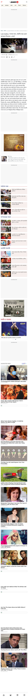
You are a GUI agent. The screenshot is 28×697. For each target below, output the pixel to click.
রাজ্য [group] (12, 5)
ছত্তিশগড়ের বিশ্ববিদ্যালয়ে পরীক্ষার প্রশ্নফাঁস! (18, 190)
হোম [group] (2, 5)
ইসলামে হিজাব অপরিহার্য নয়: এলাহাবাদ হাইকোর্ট (17, 203)
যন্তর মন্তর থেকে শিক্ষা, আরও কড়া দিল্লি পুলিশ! (18, 197)
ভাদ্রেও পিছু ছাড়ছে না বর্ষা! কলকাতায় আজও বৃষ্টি (19, 266)
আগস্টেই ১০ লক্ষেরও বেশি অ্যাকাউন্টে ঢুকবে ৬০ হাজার (19, 221)
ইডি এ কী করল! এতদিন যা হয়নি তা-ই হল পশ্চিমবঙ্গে (19, 228)
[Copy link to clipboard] (14, 57)
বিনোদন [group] (24, 5)
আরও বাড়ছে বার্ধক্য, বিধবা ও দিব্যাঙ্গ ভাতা (19, 252)
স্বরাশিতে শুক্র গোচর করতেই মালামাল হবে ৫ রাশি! (19, 273)
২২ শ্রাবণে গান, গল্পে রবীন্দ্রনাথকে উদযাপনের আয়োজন (18, 235)
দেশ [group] (15, 5)
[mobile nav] (3, 695)
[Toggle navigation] (2, 2)
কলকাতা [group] (6, 5)
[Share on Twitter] (9, 57)
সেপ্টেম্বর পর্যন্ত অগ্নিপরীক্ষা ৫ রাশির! (19, 259)
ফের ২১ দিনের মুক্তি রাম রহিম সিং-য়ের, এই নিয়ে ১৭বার (18, 210)
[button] (26, 2)
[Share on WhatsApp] (11, 57)
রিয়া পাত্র (3, 55)
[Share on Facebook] (6, 57)
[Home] (14, 2)
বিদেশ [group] (19, 5)
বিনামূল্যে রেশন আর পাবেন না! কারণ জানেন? (19, 241)
